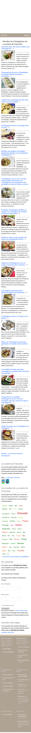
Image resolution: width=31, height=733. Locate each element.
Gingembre (6, 528)
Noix (9, 535)
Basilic (11, 506)
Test (9, 550)
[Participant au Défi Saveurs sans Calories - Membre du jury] (7, 481)
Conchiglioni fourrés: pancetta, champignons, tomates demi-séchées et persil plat (15, 371)
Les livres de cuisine (23, 679)
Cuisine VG (21, 689)
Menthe (19, 532)
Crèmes (12, 521)
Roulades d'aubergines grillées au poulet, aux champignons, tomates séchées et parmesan (14, 211)
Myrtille (4, 535)
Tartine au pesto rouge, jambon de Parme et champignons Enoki (14, 238)
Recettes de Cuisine (6, 638)
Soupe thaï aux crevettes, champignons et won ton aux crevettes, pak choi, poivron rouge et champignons (14, 399)
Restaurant (5, 543)
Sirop (10, 547)
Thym (13, 551)
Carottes (20, 509)
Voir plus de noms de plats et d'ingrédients (16, 557)
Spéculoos (16, 547)
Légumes (12, 532)
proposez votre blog (7, 632)
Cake (15, 509)
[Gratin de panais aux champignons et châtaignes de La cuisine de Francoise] (8, 435)
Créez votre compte (21, 610)
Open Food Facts (22, 721)
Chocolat (22, 513)
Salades (13, 543)
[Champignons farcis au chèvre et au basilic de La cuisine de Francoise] (8, 325)
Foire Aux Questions (8, 683)
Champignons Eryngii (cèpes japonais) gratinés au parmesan (13, 291)
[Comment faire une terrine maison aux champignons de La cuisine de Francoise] (8, 55)
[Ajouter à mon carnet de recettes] (13, 48)
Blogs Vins (20, 684)
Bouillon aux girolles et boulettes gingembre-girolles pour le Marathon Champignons (14, 153)
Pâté (10, 539)
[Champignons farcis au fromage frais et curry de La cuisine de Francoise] (8, 134)
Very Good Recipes (7, 714)
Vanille (4, 554)
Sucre (23, 547)
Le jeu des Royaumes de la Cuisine (8, 690)
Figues (19, 521)
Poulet (24, 539)
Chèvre (13, 514)
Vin (8, 554)
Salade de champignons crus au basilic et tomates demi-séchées (13, 264)
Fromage (5, 525)
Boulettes (4, 509)
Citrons (20, 517)
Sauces (20, 543)
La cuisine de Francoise (22, 52)
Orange (18, 535)
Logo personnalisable (8, 686)
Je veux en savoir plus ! (24, 647)
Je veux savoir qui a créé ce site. (23, 651)
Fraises (25, 521)
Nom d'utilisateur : (6, 584)
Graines (19, 529)
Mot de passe (5, 594)
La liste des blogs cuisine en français (22, 675)
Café (10, 509)
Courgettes (5, 521)
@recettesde (26, 660)
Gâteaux (18, 524)
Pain (23, 535)
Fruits (11, 525)
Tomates (20, 550)
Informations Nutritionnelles (22, 715)
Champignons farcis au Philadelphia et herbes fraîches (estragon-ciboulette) (14, 74)
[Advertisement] (15, 16)
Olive (13, 535)
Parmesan (5, 539)
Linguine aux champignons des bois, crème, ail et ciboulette (15, 101)
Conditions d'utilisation (8, 652)
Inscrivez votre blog (7, 674)
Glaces (14, 529)
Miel (24, 532)
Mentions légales (7, 649)
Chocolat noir (5, 517)
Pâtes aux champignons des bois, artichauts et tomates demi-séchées (14, 343)
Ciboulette (14, 517)
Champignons (6, 514)
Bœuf (20, 506)
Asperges (4, 506)
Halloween (5, 532)
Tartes (4, 550)
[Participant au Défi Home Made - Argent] (3, 481)
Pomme (17, 539)
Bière (16, 506)
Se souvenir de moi (8, 605)
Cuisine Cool (21, 696)
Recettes (4, 35)
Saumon (4, 547)
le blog (19, 660)
